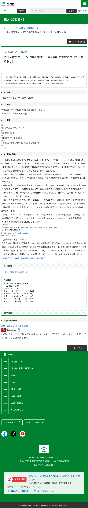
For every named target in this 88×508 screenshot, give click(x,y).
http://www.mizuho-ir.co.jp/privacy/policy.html (24, 257)
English (21, 10)
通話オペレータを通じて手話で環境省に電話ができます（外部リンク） (54, 478)
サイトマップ (9, 422)
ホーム (6, 28)
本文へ (6, 11)
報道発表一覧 (32, 28)
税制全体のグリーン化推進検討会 (15, 326)
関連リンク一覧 (32, 422)
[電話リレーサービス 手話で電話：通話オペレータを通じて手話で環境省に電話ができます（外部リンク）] (16, 479)
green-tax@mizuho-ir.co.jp (18, 233)
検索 (72, 10)
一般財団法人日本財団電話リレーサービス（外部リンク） (30, 490)
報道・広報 (18, 28)
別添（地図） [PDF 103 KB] (15, 272)
